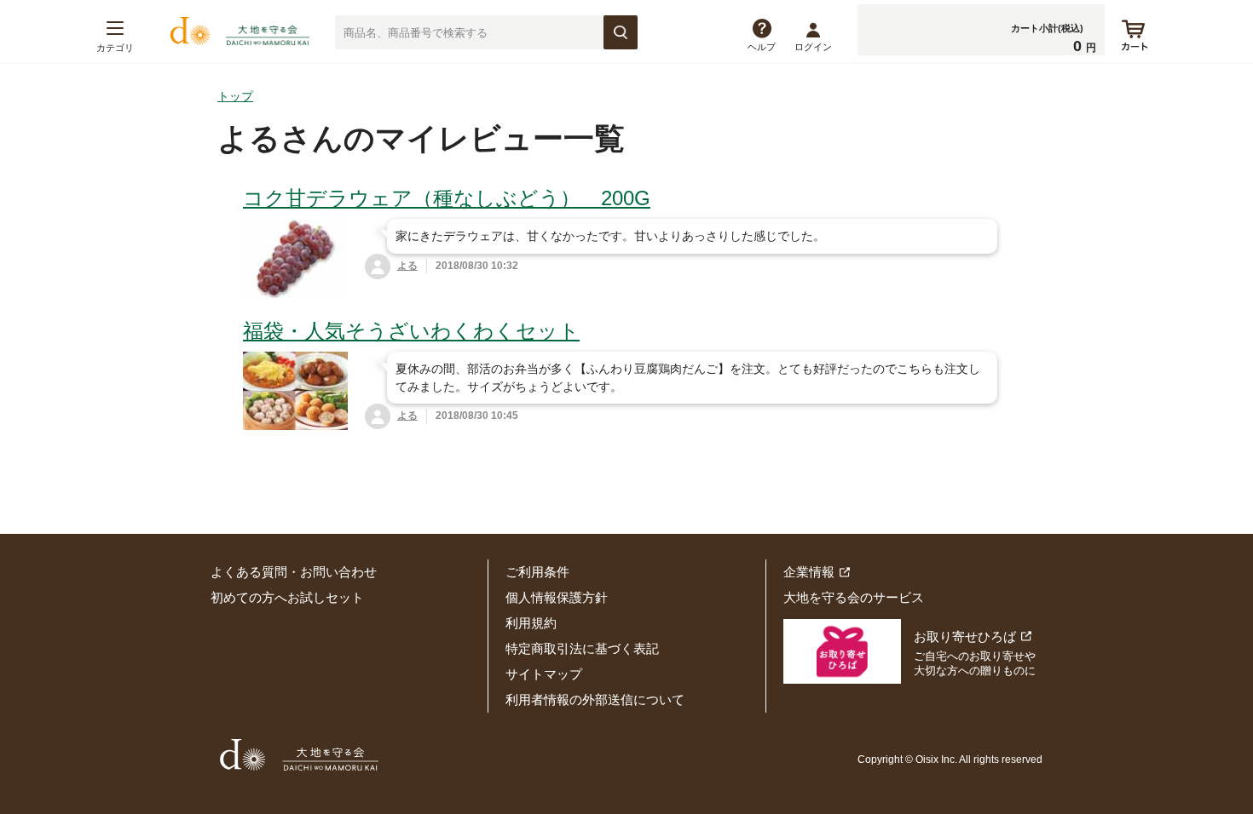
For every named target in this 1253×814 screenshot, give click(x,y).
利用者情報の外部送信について (594, 699)
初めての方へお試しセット (287, 597)
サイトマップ (543, 674)
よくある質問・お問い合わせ (294, 572)
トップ (235, 96)
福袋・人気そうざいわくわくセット (411, 330)
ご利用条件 (537, 572)
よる (407, 266)
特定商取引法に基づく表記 (582, 648)
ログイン (813, 47)
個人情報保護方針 (556, 597)
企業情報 (808, 572)
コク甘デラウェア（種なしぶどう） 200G (446, 197)
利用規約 (531, 623)
